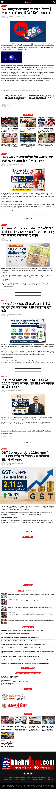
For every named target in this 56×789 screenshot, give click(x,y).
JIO (11, 90)
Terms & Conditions (26, 779)
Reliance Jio (32, 90)
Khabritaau (16, 90)
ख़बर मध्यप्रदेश (16, 777)
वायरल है (10, 779)
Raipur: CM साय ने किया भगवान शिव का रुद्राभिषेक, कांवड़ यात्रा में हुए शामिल (15, 633)
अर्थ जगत (6, 779)
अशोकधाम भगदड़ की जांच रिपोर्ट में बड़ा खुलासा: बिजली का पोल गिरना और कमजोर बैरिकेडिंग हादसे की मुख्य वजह (20, 656)
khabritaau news (24, 90)
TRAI (38, 90)
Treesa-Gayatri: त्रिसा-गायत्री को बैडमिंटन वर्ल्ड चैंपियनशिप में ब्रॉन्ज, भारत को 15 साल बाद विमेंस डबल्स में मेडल (21, 640)
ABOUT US (5, 777)
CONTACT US (16, 779)
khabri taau (9, 17)
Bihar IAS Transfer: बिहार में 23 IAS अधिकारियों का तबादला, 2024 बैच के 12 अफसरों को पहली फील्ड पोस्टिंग (21, 637)
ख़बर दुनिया (28, 777)
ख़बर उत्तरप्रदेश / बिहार (36, 777)
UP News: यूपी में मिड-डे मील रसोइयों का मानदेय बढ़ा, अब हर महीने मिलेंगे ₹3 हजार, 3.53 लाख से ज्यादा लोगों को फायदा (22, 648)
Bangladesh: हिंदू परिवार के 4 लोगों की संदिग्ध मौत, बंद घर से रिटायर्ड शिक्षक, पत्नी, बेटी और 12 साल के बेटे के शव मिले (22, 630)
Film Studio (50, 777)
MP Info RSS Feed (28, 668)
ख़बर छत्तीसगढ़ (22, 777)
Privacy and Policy (38, 779)
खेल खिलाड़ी (43, 777)
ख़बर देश (10, 777)
